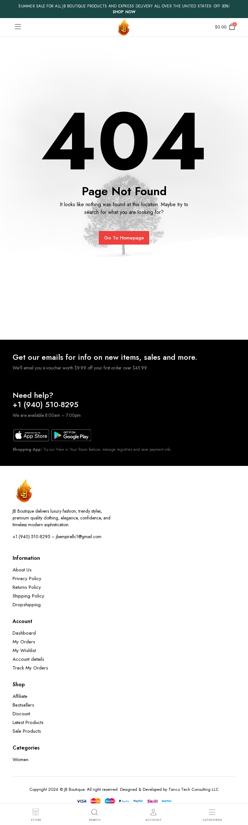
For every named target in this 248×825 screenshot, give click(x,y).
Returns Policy (27, 587)
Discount (21, 713)
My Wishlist (24, 650)
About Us (22, 569)
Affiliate (20, 696)
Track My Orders (30, 667)
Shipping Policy (28, 595)
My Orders (24, 641)
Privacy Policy (27, 578)
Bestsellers (23, 705)
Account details (28, 659)
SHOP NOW (124, 12)
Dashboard (24, 633)
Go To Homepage (124, 237)
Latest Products (28, 722)
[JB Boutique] (124, 27)
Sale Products (27, 731)
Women (20, 759)
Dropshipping (27, 604)
